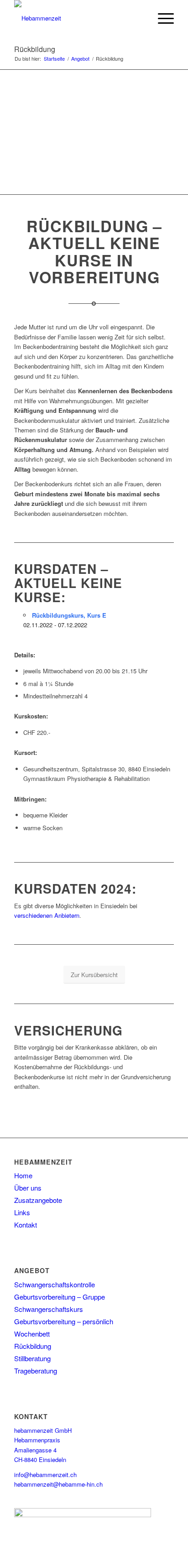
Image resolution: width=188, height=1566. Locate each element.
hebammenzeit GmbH (43, 1430)
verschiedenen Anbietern (46, 915)
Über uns (28, 1187)
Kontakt (25, 1224)
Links (22, 1212)
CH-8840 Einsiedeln (40, 1459)
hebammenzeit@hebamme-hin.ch (58, 1484)
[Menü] (161, 18)
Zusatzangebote (38, 1200)
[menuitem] (161, 18)
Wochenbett (32, 1333)
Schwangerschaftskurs (48, 1309)
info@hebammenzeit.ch (45, 1474)
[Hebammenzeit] (78, 18)
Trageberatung (35, 1370)
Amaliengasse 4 (35, 1450)
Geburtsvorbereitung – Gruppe (59, 1296)
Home (23, 1175)
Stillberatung (32, 1358)
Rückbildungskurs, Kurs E (69, 615)
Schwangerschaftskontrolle (54, 1284)
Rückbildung (34, 49)
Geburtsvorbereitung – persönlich (63, 1321)
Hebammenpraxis (37, 1440)
